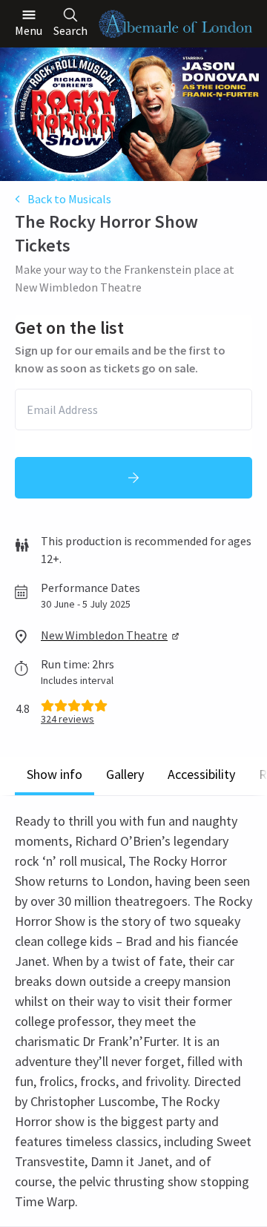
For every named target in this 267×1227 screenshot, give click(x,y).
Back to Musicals (69, 198)
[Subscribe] (133, 478)
